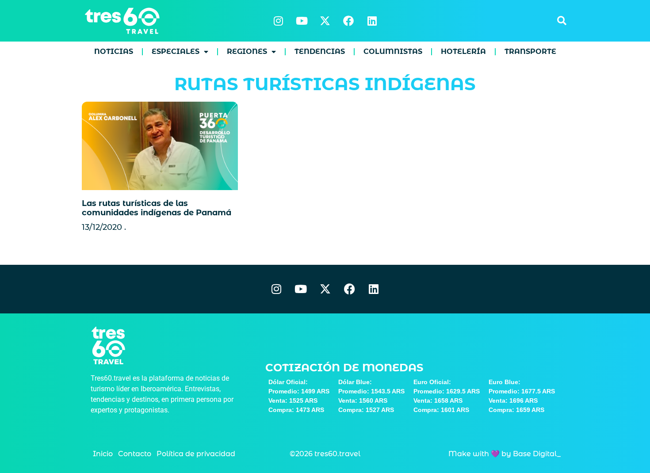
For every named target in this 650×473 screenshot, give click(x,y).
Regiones (247, 51)
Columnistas (392, 51)
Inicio (103, 454)
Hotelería (463, 51)
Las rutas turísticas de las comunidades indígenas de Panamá (156, 208)
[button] (561, 21)
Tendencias (319, 51)
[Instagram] (278, 20)
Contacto (134, 454)
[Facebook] (348, 20)
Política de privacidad (196, 454)
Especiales (175, 51)
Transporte (530, 51)
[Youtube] (301, 20)
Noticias (113, 51)
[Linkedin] (371, 20)
